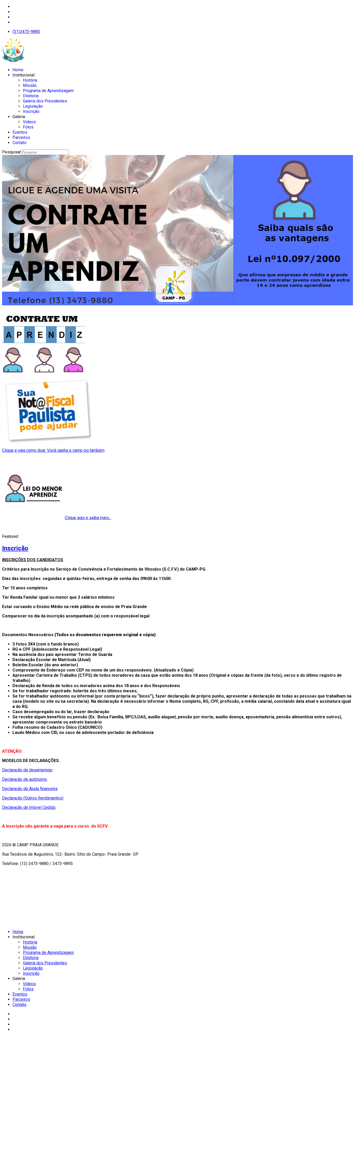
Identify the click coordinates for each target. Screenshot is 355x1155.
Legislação (33, 106)
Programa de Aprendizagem (48, 90)
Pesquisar (11, 152)
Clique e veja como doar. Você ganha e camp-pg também (53, 450)
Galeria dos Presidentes (45, 101)
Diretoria (30, 95)
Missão (30, 85)
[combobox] (45, 152)
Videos (29, 121)
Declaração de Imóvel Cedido (29, 807)
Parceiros (21, 137)
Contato (19, 142)
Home (17, 69)
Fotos (28, 127)
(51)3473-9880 (26, 31)
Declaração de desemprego (27, 769)
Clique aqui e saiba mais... (88, 517)
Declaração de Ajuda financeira (29, 788)
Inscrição (31, 111)
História (30, 80)
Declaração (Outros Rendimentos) (32, 798)
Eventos (19, 132)
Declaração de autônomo (24, 779)
